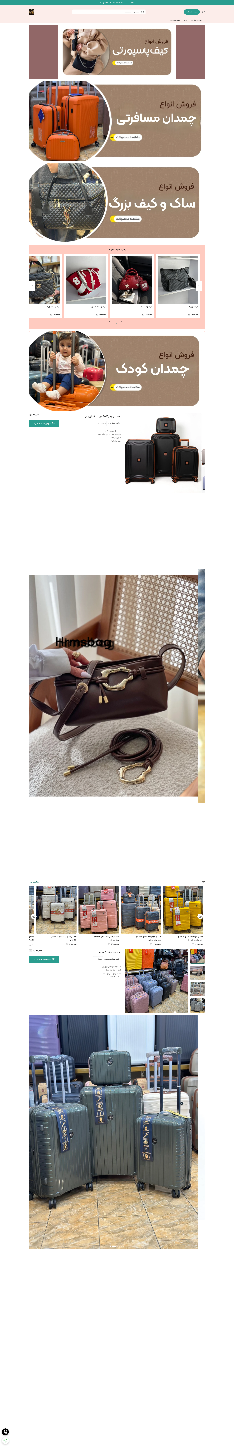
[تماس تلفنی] (5, 1431)
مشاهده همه (116, 323)
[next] (32, 286)
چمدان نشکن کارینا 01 (109, 952)
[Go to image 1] (122, 874)
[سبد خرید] (203, 11)
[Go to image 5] (111, 874)
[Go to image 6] (110, 1246)
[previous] (199, 286)
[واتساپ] (5, 1440)
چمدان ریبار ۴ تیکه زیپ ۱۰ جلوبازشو (102, 416)
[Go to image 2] (120, 874)
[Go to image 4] (115, 874)
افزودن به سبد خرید (42, 423)
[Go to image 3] (118, 874)
